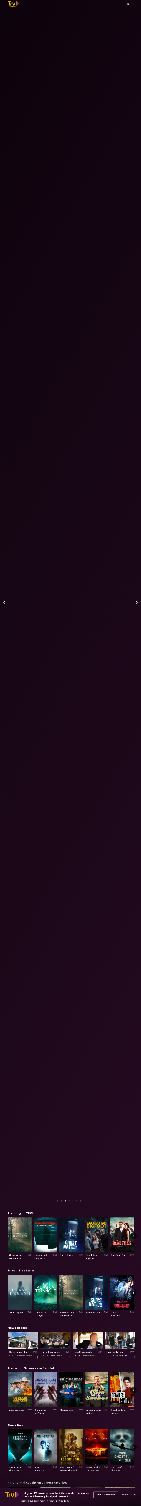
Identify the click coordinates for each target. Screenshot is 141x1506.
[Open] (133, 4)
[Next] (136, 602)
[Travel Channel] (15, 4)
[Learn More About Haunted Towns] (134, 1358)
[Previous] (4, 602)
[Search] (127, 4)
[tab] (57, 1200)
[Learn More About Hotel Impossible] (38, 1358)
